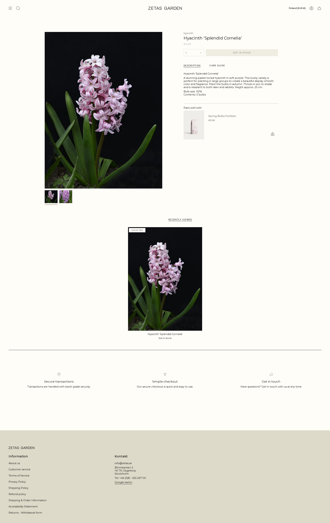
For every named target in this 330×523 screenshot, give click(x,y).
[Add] (272, 134)
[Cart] (319, 8)
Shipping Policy (18, 488)
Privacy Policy (17, 481)
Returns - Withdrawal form (25, 512)
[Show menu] (10, 8)
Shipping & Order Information (28, 500)
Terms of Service (19, 475)
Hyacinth (188, 33)
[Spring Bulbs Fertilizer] (194, 125)
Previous (44, 110)
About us (14, 463)
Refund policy (17, 494)
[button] (18, 8)
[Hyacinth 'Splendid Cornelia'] (165, 279)
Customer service (19, 469)
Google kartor (123, 482)
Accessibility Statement (23, 506)
